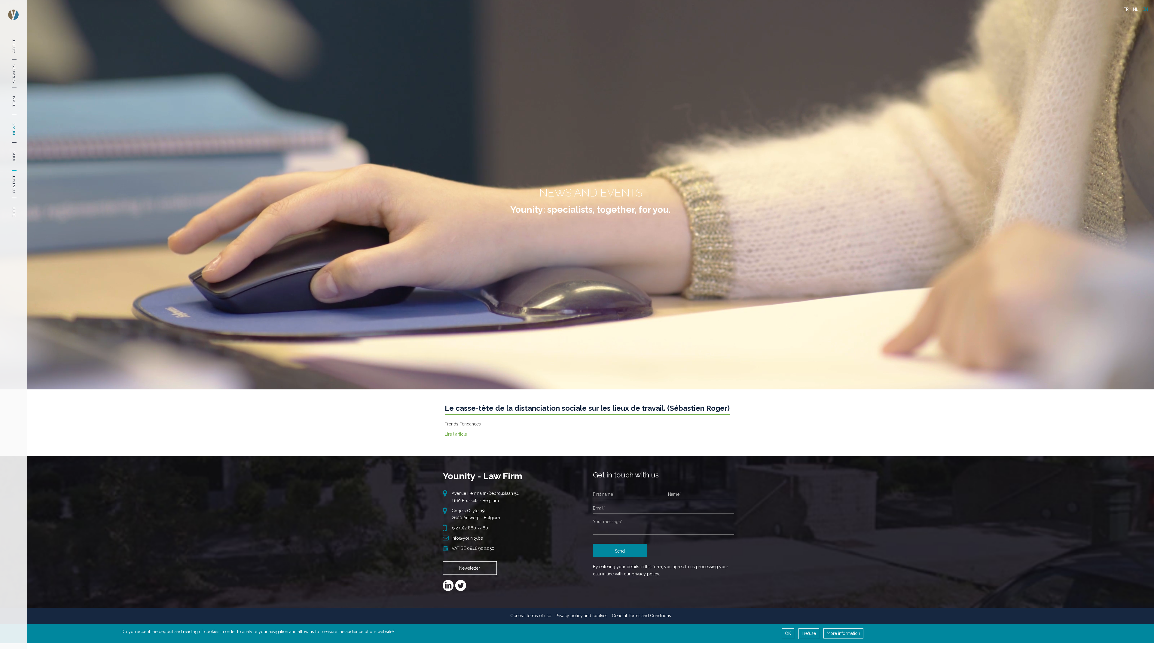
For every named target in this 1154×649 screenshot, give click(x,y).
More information (843, 633)
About (14, 46)
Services (14, 73)
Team (14, 101)
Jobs (14, 157)
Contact (14, 184)
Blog (14, 212)
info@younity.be (467, 538)
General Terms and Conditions (641, 615)
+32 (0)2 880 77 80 (470, 528)
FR (1126, 9)
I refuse (809, 633)
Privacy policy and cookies (581, 615)
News (14, 129)
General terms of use (530, 615)
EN (1145, 9)
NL (1135, 9)
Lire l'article (456, 434)
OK (788, 633)
